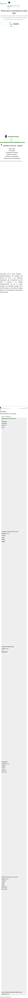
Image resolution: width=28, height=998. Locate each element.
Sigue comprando (6, 416)
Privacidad (12, 150)
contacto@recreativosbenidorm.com (12, 142)
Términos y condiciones (11, 156)
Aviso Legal (12, 148)
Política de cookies (12, 154)
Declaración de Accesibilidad (12, 158)
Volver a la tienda (11, 413)
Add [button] (7, 533)
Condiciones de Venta (12, 152)
